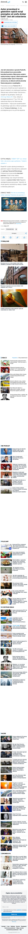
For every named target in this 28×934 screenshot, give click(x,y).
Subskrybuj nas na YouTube (10, 22)
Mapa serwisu (20, 928)
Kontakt (4, 926)
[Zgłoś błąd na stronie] (24, 237)
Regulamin (23, 926)
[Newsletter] (4, 237)
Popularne (14, 357)
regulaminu (19, 909)
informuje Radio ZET (7, 97)
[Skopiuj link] (17, 237)
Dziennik (2, 5)
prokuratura (10, 229)
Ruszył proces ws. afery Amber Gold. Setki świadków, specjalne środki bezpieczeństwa (12, 264)
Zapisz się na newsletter (10, 26)
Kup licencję (18, 223)
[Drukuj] (11, 237)
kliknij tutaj (14, 921)
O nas (8, 926)
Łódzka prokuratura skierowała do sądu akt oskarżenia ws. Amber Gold (12, 309)
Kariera (18, 926)
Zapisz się (14, 914)
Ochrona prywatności (9, 928)
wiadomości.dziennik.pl (10, 5)
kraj (17, 5)
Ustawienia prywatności (12, 929)
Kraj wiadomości (23, 357)
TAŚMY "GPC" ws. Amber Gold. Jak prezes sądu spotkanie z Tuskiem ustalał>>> (14, 161)
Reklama (13, 926)
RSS (21, 929)
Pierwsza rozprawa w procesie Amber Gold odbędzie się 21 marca (12, 286)
